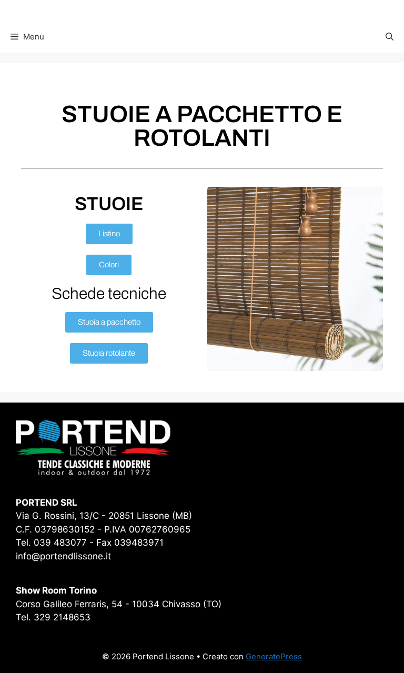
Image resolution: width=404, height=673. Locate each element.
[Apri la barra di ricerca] (389, 37)
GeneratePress (274, 656)
